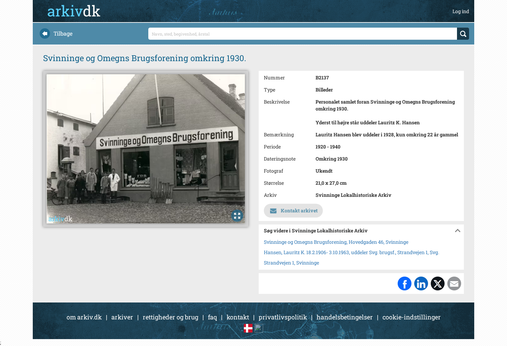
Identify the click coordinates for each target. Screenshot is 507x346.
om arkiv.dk (84, 317)
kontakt (238, 317)
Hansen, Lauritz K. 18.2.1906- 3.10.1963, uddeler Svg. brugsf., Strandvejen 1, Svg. (351, 252)
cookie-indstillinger (411, 317)
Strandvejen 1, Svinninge (291, 262)
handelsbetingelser (345, 317)
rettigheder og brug (170, 317)
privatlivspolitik (283, 317)
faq (212, 317)
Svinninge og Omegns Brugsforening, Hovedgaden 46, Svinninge (336, 242)
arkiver (122, 317)
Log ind (461, 11)
